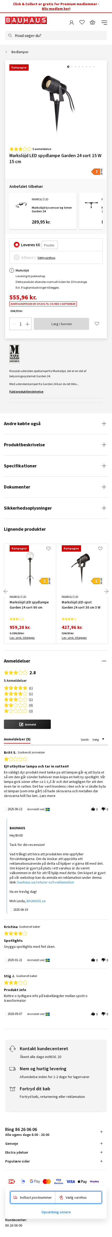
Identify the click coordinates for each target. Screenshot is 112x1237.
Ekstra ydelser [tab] (16, 1152)
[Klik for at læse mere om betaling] (56, 1181)
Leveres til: (31, 244)
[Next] (106, 591)
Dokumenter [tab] (17, 487)
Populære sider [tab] (17, 1161)
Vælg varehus (46, 257)
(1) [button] (31, 688)
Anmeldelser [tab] (17, 661)
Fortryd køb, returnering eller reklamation (52, 1096)
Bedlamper (20, 52)
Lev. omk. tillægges (22, 638)
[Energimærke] (97, 172)
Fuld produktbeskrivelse (26, 391)
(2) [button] (31, 711)
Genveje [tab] (11, 1143)
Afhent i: (28, 257)
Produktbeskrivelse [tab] (24, 445)
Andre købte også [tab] (22, 423)
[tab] (17, 740)
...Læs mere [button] (46, 795)
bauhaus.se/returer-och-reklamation (45, 882)
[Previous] (6, 591)
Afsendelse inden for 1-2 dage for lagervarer (55, 1076)
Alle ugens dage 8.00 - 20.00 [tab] (27, 1131)
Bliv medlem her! (56, 8)
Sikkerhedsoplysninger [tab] (28, 508)
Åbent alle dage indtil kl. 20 (40, 1056)
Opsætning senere (56, 1212)
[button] (27, 724)
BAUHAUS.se (36, 901)
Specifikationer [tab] (20, 466)
